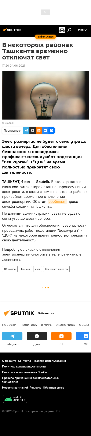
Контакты (24, 361)
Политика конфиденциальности (24, 366)
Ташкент (25, 268)
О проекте (9, 361)
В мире (46, 325)
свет (37, 268)
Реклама (35, 387)
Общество (10, 268)
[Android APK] (15, 399)
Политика (29, 325)
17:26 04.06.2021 (13, 65)
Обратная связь (53, 387)
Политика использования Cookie (24, 372)
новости (9, 325)
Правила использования (49, 361)
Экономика (65, 325)
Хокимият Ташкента (56, 268)
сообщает (57, 201)
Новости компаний (15, 387)
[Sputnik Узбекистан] (12, 32)
